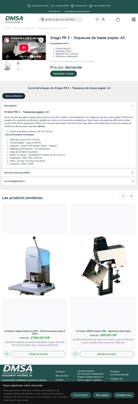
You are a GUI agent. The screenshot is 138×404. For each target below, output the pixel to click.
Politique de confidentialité (118, 380)
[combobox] (61, 19)
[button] (41, 40)
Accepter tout (123, 395)
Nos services (62, 375)
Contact (60, 379)
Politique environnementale (119, 373)
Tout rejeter (102, 395)
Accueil (7, 28)
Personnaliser (81, 395)
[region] (69, 392)
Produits (18, 28)
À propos (60, 371)
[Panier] (117, 19)
